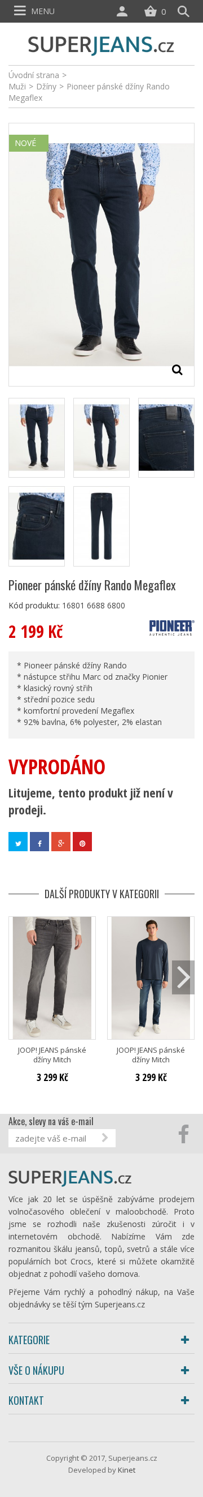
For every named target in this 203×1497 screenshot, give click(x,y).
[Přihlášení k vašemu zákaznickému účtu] (124, 11)
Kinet (126, 1470)
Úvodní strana (33, 75)
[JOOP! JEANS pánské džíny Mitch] (52, 978)
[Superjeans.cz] (101, 44)
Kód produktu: (34, 605)
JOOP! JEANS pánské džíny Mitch (52, 1055)
